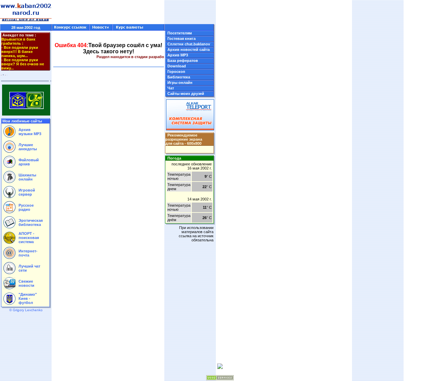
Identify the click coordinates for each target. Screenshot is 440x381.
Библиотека (178, 77)
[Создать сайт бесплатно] (220, 379)
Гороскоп (176, 71)
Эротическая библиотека (31, 222)
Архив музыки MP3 (30, 132)
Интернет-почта (28, 253)
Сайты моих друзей (185, 93)
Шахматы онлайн (27, 177)
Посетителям (179, 33)
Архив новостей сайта (188, 49)
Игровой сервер (27, 192)
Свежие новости (26, 283)
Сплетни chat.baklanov (188, 44)
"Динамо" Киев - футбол (28, 298)
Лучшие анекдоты (28, 147)
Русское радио (26, 207)
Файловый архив (29, 162)
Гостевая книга (181, 38)
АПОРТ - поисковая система (29, 237)
